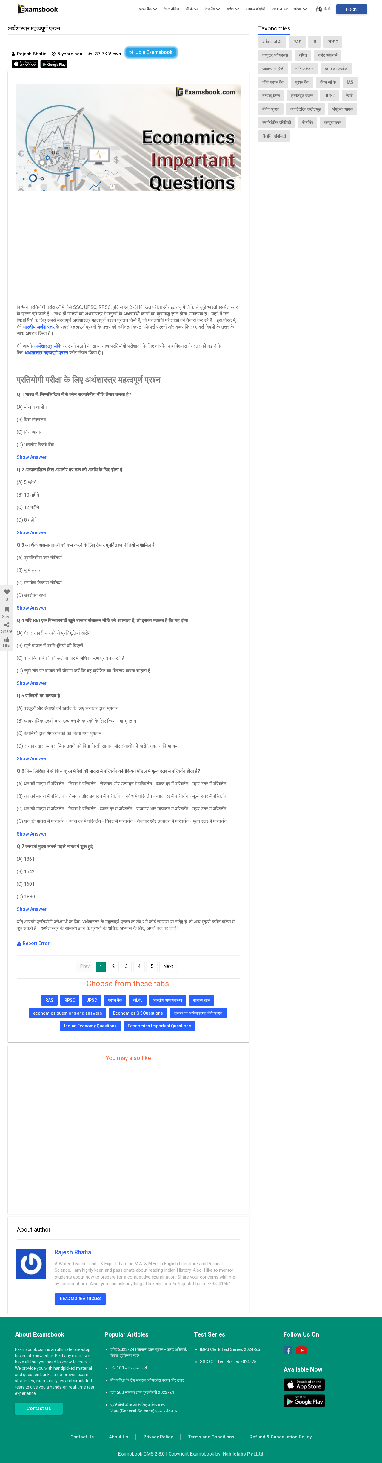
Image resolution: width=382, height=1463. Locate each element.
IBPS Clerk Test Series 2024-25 (230, 1349)
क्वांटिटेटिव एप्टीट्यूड (305, 109)
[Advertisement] (128, 252)
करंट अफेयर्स (327, 55)
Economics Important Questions (159, 1026)
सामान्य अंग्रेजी (255, 9)
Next (168, 966)
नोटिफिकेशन (304, 68)
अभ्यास (277, 9)
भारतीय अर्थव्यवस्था (167, 1000)
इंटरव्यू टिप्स (271, 95)
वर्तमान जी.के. (272, 41)
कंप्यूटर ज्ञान (332, 122)
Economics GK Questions (138, 1013)
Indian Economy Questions (90, 1026)
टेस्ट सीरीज (171, 9)
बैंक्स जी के (328, 82)
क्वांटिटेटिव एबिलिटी (276, 122)
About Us (118, 1437)
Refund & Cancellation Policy (280, 1437)
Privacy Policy (158, 1437)
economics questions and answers (67, 1013)
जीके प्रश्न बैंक (273, 82)
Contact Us (39, 1408)
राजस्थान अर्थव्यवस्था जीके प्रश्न (198, 1013)
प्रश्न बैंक (146, 9)
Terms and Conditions (211, 1437)
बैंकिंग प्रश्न (270, 109)
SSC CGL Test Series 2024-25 (228, 1361)
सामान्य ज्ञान (201, 1000)
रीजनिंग (210, 9)
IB (314, 41)
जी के (190, 9)
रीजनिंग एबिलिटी (274, 136)
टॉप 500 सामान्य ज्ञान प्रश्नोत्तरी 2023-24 (142, 1392)
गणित (231, 9)
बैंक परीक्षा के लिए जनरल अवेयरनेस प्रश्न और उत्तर (147, 1380)
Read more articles (80, 1298)
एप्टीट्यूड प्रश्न (302, 95)
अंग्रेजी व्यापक (342, 109)
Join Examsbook (154, 52)
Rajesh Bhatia (73, 1252)
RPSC (69, 1000)
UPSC (91, 1000)
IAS (350, 82)
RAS (49, 1000)
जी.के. (137, 1000)
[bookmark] (6, 609)
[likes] (6, 591)
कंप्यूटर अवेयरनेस (275, 55)
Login (352, 9)
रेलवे (349, 95)
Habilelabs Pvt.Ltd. (243, 1454)
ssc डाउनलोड (336, 68)
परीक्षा (298, 9)
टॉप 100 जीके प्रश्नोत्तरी (128, 1368)
